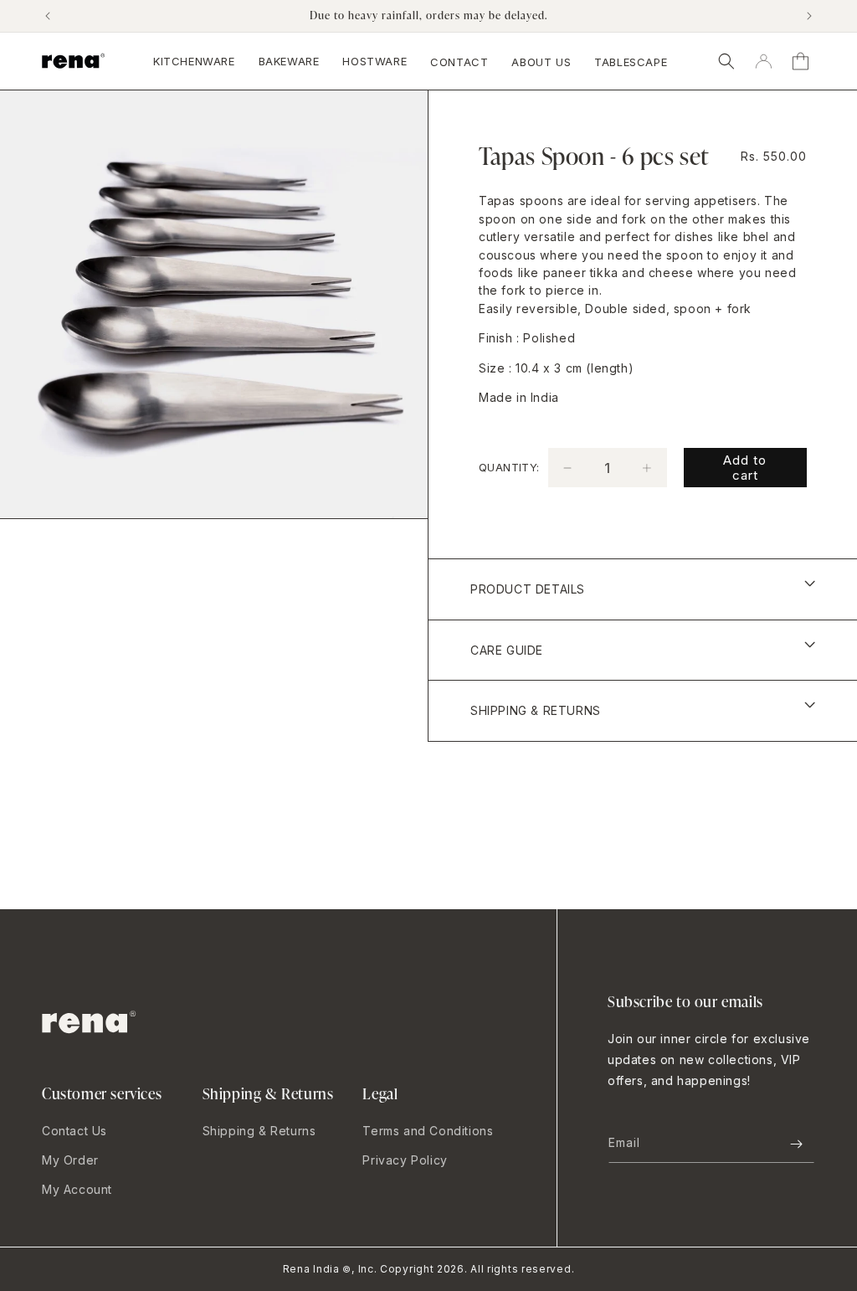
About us (541, 62)
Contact (459, 62)
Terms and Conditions (427, 1131)
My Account (77, 1189)
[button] (726, 61)
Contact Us (74, 1131)
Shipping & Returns (259, 1131)
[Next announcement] (809, 16)
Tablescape (630, 62)
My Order (70, 1160)
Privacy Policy (404, 1160)
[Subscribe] (795, 1144)
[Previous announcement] (47, 16)
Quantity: (509, 467)
